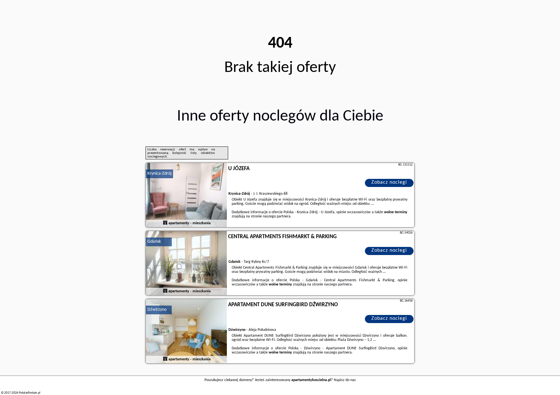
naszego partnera (276, 216)
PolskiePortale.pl (29, 393)
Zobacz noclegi (389, 182)
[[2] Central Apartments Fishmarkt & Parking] (186, 263)
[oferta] (165, 223)
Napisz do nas (345, 380)
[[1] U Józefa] (186, 195)
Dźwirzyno (157, 309)
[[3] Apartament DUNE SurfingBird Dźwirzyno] (186, 331)
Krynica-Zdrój (159, 173)
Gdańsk (154, 241)
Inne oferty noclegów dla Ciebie (280, 116)
